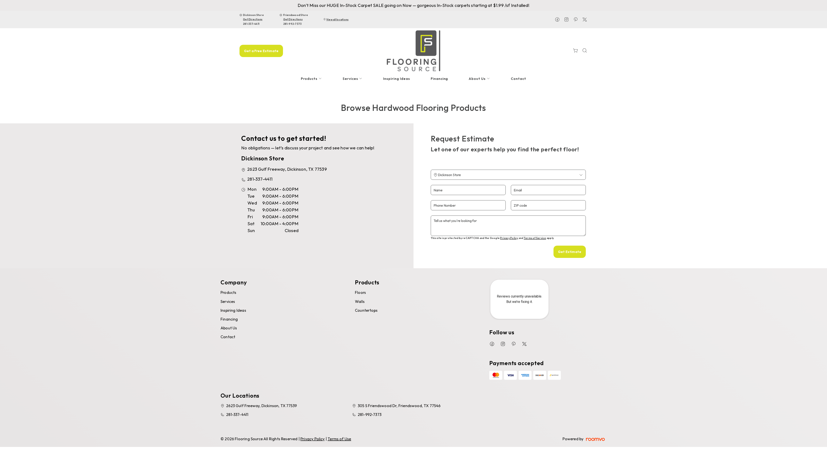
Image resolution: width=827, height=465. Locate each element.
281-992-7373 (292, 23)
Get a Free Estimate (261, 51)
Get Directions (252, 19)
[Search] (585, 51)
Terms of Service (535, 238)
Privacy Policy (509, 238)
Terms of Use (339, 438)
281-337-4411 (251, 23)
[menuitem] (311, 78)
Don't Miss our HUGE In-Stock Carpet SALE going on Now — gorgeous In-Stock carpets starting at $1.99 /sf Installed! (413, 5)
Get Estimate (569, 252)
